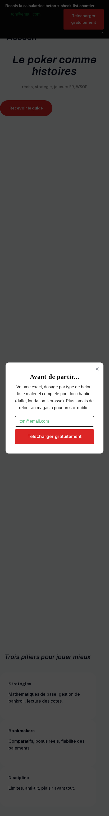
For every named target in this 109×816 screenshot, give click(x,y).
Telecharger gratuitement (54, 436)
